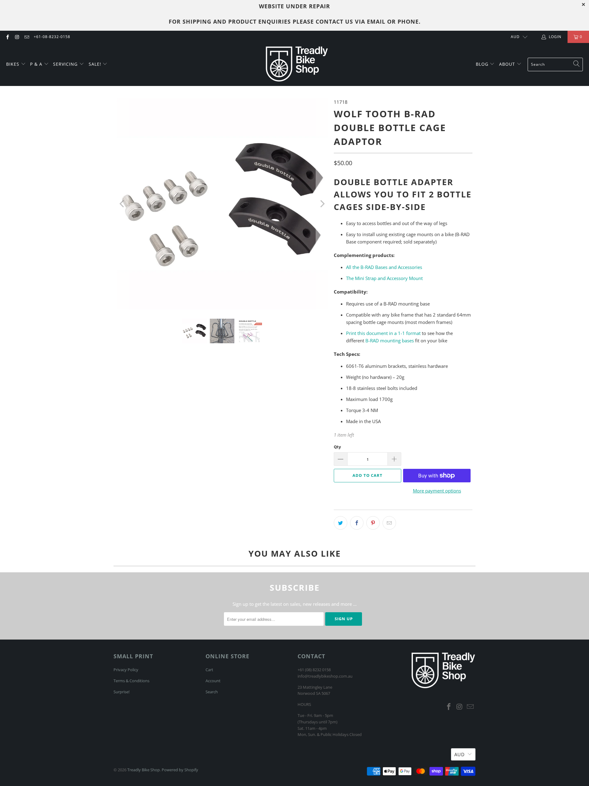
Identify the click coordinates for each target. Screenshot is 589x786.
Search (212, 692)
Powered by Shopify (180, 769)
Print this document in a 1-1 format (383, 333)
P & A (36, 64)
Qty (337, 446)
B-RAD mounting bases (389, 340)
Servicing (66, 64)
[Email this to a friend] (389, 523)
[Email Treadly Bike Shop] (26, 36)
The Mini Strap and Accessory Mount (384, 278)
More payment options (437, 491)
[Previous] (122, 203)
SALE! (96, 64)
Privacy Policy (126, 669)
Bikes (13, 64)
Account (213, 680)
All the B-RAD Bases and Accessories (384, 267)
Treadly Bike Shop (143, 769)
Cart (209, 669)
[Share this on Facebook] (357, 523)
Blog (483, 64)
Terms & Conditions (131, 680)
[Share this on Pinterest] (373, 523)
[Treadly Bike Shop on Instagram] (16, 36)
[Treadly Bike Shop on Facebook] (7, 36)
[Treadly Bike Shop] (296, 64)
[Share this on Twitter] (340, 523)
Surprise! (121, 692)
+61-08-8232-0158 (52, 36)
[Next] (322, 203)
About (508, 64)
